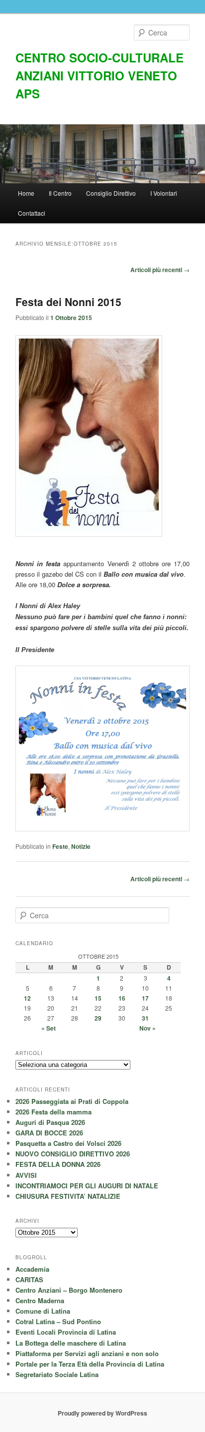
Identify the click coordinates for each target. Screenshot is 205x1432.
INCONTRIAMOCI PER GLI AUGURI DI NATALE (86, 1185)
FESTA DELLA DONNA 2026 (58, 1164)
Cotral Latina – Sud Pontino (58, 1321)
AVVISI (26, 1175)
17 (145, 998)
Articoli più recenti (160, 269)
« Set (48, 1028)
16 (121, 998)
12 (27, 998)
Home (26, 193)
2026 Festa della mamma (53, 1111)
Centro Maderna (39, 1300)
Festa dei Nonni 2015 (68, 301)
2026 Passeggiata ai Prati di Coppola (71, 1101)
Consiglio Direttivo (111, 193)
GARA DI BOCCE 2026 (49, 1132)
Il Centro (60, 193)
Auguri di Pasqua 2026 (50, 1122)
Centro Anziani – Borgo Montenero (68, 1290)
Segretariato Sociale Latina (57, 1374)
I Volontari (163, 193)
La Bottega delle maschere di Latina (70, 1343)
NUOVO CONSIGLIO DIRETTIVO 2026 (72, 1153)
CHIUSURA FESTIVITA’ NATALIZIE (67, 1196)
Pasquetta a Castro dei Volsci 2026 (68, 1143)
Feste (60, 846)
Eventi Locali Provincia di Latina (65, 1332)
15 (98, 998)
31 (145, 1018)
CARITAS (29, 1279)
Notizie (81, 846)
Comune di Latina (42, 1311)
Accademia (32, 1269)
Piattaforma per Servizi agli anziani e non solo (87, 1353)
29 (98, 1018)
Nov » (147, 1028)
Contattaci (31, 213)
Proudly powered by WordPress (102, 1413)
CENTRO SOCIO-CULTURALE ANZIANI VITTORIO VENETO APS (99, 75)
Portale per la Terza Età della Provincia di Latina (89, 1364)
